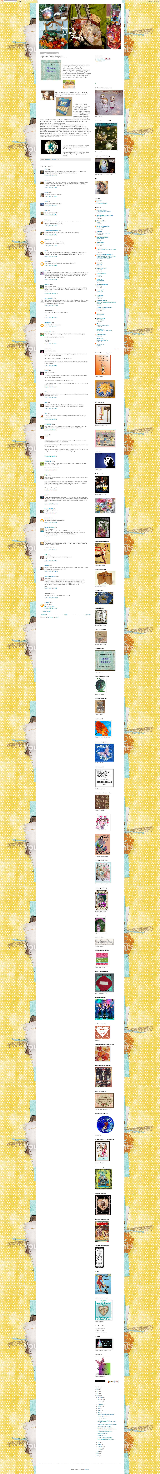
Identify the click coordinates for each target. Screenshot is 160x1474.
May (99, 1412)
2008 (97, 1453)
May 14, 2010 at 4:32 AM (51, 408)
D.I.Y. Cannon (100, 296)
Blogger (87, 1469)
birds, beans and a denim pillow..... (106, 1439)
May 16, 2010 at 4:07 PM (51, 588)
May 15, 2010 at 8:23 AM (51, 536)
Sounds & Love (100, 238)
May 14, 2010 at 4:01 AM (51, 387)
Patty (46, 210)
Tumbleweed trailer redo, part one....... (107, 1429)
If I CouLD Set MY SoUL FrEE (104, 307)
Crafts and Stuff (101, 313)
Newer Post (44, 614)
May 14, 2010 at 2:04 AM (51, 327)
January (100, 1449)
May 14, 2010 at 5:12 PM (51, 513)
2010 (97, 1395)
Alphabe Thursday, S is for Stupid (106, 1414)
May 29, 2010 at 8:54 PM (51, 608)
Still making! (99, 286)
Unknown (47, 239)
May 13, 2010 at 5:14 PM (51, 225)
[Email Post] (59, 159)
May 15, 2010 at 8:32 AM (51, 550)
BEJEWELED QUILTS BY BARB (105, 254)
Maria (46, 270)
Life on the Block (101, 221)
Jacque (46, 348)
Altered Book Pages (101, 216)
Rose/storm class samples (103, 325)
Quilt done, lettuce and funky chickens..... (108, 1424)
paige (46, 402)
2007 (97, 1456)
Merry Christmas (100, 319)
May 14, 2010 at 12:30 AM (51, 305)
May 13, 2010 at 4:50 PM (51, 215)
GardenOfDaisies (49, 527)
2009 (97, 1451)
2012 (97, 1391)
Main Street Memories (102, 237)
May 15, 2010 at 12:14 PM (51, 571)
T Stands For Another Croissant (104, 211)
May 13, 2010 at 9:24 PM (51, 279)
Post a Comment (47, 611)
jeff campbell (48, 424)
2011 (97, 1393)
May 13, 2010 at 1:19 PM (51, 175)
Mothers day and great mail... (105, 1431)
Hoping (98, 222)
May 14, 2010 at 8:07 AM (51, 470)
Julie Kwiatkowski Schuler (51, 230)
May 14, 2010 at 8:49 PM (51, 522)
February (100, 1446)
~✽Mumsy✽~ (48, 461)
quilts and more (101, 318)
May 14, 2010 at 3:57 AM (51, 344)
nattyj (46, 261)
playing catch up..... (102, 1435)
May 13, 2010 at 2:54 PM (51, 196)
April (99, 1442)
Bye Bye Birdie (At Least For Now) (104, 330)
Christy (46, 392)
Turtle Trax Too (100, 344)
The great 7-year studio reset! (103, 233)
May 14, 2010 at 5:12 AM (51, 419)
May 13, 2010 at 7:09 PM (51, 256)
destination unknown (102, 284)
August (100, 1406)
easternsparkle (49, 298)
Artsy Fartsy (100, 295)
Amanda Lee (48, 322)
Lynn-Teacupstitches (50, 576)
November (99, 275)
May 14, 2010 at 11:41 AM (51, 504)
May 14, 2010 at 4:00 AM (51, 365)
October (100, 1402)
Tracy (46, 169)
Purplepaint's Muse (102, 248)
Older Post (87, 614)
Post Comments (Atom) (53, 617)
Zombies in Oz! (100, 227)
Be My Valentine (100, 314)
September (101, 1404)
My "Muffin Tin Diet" (101, 309)
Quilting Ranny (100, 329)
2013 (97, 1389)
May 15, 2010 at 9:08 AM (51, 560)
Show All (116, 348)
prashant (47, 602)
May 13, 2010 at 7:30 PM (51, 265)
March (99, 1444)
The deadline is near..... (103, 1416)
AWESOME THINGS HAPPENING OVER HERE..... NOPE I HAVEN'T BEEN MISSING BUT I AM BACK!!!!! (106, 258)
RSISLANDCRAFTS (102, 300)
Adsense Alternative (50, 606)
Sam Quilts (99, 263)
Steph (46, 475)
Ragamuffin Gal (49, 509)
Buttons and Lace (101, 334)
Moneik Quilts (100, 242)
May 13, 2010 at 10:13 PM (51, 293)
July (99, 1408)
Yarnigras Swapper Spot (103, 226)
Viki (45, 180)
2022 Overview (100, 244)
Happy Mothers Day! (103, 1433)
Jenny (46, 435)
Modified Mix (100, 338)
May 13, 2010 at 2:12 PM (51, 187)
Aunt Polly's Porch (101, 290)
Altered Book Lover (102, 210)
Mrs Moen (99, 324)
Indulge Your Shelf (101, 268)
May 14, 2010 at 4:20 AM (51, 397)
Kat (45, 495)
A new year (99, 269)
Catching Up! (100, 291)
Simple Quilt (99, 264)
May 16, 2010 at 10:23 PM (51, 597)
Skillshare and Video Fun (102, 340)
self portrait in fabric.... (103, 1419)
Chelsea (98, 345)
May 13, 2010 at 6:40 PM (51, 235)
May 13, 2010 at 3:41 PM (51, 205)
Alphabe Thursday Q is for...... (105, 1426)
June (99, 1410)
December (100, 1397)
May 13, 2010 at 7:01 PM (51, 245)
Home (66, 614)
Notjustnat (99, 231)
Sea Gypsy (99, 279)
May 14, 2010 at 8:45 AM (51, 490)
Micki (46, 555)
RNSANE (47, 565)
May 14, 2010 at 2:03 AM (51, 317)
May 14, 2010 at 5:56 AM (51, 430)
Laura (46, 201)
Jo (45, 250)
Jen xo (46, 192)
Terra (46, 220)
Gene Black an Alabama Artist (105, 215)
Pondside (47, 284)
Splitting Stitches (101, 273)
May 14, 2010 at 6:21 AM (51, 456)
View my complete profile (101, 203)
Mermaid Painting (100, 280)
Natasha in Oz (48, 332)
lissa (46, 541)
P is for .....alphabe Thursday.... (105, 1437)
